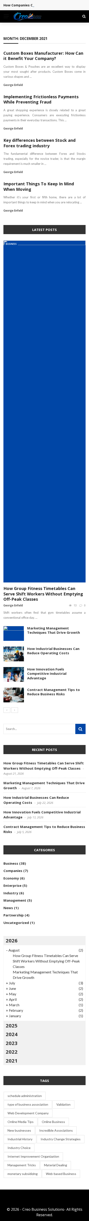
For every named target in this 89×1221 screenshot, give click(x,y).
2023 (12, 1043)
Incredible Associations (56, 1130)
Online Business (53, 1122)
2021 (12, 1060)
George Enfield (13, 85)
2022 (12, 1051)
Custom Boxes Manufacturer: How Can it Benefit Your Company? (43, 55)
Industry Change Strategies (61, 1139)
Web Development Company (28, 1113)
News (8, 907)
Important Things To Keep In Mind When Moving (38, 186)
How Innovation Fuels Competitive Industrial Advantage (46, 673)
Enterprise (12, 885)
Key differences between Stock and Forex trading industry (39, 142)
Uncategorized (16, 922)
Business (11, 244)
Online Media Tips (21, 1122)
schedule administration (25, 1096)
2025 (12, 1025)
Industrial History (20, 1139)
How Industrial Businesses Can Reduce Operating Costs (53, 650)
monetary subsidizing (23, 1174)
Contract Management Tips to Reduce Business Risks (53, 691)
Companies (12, 870)
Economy (11, 878)
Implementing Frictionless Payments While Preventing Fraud (41, 99)
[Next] (14, 710)
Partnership (13, 915)
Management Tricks (22, 1165)
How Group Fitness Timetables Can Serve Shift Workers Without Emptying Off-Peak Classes (43, 594)
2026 (12, 940)
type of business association (28, 1104)
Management (14, 900)
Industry (10, 893)
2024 (12, 1034)
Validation (63, 1104)
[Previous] (6, 710)
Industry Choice (19, 1148)
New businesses (19, 1130)
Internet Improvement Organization (33, 1156)
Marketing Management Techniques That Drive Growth (53, 630)
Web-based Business (61, 1174)
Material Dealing (55, 1165)
